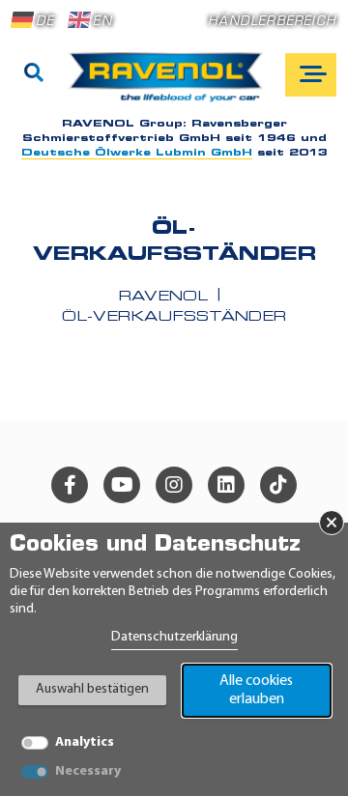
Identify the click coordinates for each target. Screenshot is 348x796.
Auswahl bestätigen (92, 689)
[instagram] (174, 485)
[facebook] (69, 485)
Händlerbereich (272, 21)
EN (102, 21)
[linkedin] (226, 485)
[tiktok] (278, 485)
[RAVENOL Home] (171, 84)
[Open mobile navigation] (310, 75)
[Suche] (34, 74)
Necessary (88, 771)
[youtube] (121, 485)
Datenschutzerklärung (174, 637)
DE (45, 21)
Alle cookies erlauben (256, 690)
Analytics (84, 742)
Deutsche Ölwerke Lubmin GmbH (136, 153)
